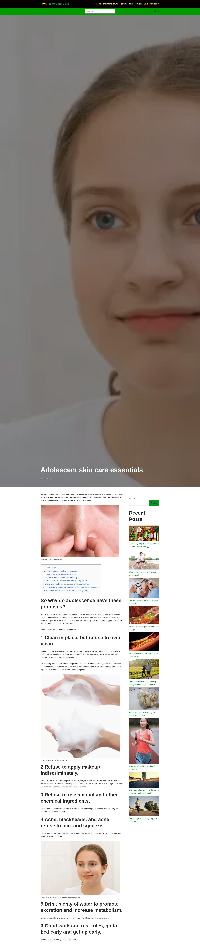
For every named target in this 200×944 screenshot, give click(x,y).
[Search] (113, 11)
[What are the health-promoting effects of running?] (144, 741)
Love (146, 4)
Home (98, 4)
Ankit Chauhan (48, 479)
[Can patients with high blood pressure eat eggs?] (144, 588)
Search (132, 499)
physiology (154, 4)
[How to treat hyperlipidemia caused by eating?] (144, 615)
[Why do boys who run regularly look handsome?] (144, 806)
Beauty (124, 4)
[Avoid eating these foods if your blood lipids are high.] (144, 642)
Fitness (139, 4)
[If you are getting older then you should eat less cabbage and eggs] (144, 534)
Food (131, 4)
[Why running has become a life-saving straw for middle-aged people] (144, 780)
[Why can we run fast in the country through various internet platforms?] (144, 669)
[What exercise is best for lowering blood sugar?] (144, 560)
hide (53, 567)
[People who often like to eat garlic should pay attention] (144, 699)
